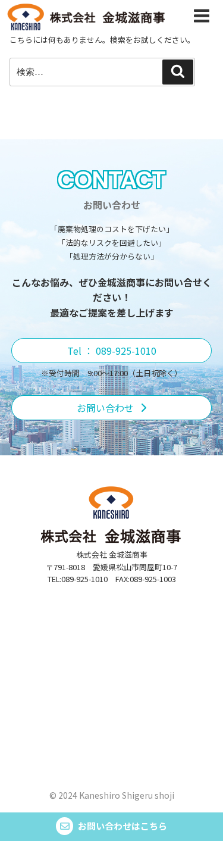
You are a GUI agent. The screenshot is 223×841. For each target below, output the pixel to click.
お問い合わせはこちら (122, 826)
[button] (111, 350)
